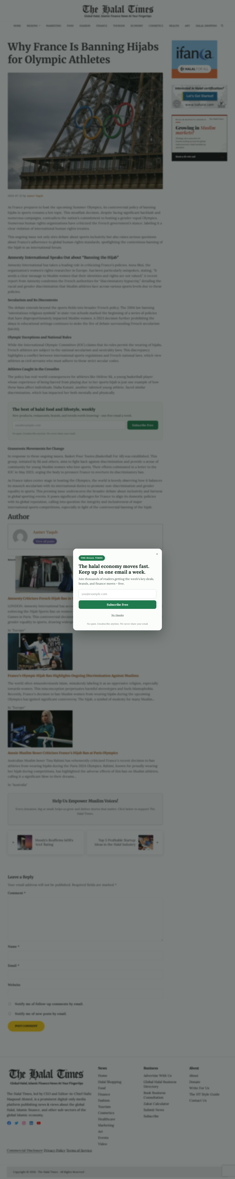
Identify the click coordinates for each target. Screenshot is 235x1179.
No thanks (117, 615)
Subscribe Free (117, 605)
